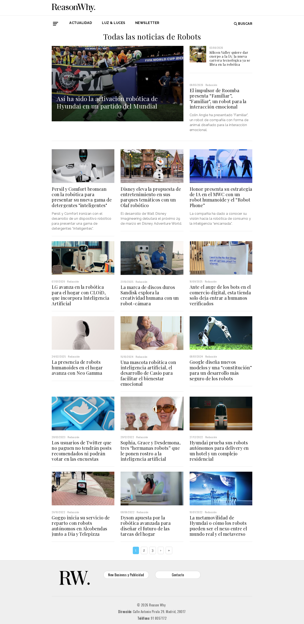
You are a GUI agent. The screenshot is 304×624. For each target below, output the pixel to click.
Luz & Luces (113, 23)
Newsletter (147, 23)
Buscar (245, 24)
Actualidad (80, 23)
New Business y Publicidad (126, 574)
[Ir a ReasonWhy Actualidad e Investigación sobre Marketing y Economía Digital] (73, 7)
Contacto (178, 574)
